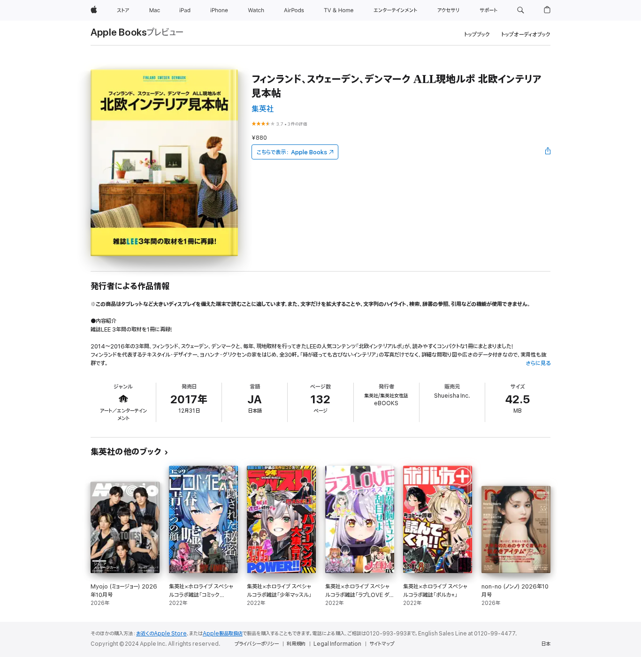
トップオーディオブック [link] (525, 34)
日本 (545, 644)
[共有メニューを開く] (548, 152)
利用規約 (296, 644)
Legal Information (337, 644)
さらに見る (538, 363)
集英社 (263, 109)
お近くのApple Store (161, 633)
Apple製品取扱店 (223, 633)
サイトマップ (381, 644)
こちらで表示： (292, 152)
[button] (520, 10)
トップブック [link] (477, 34)
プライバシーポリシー (257, 644)
